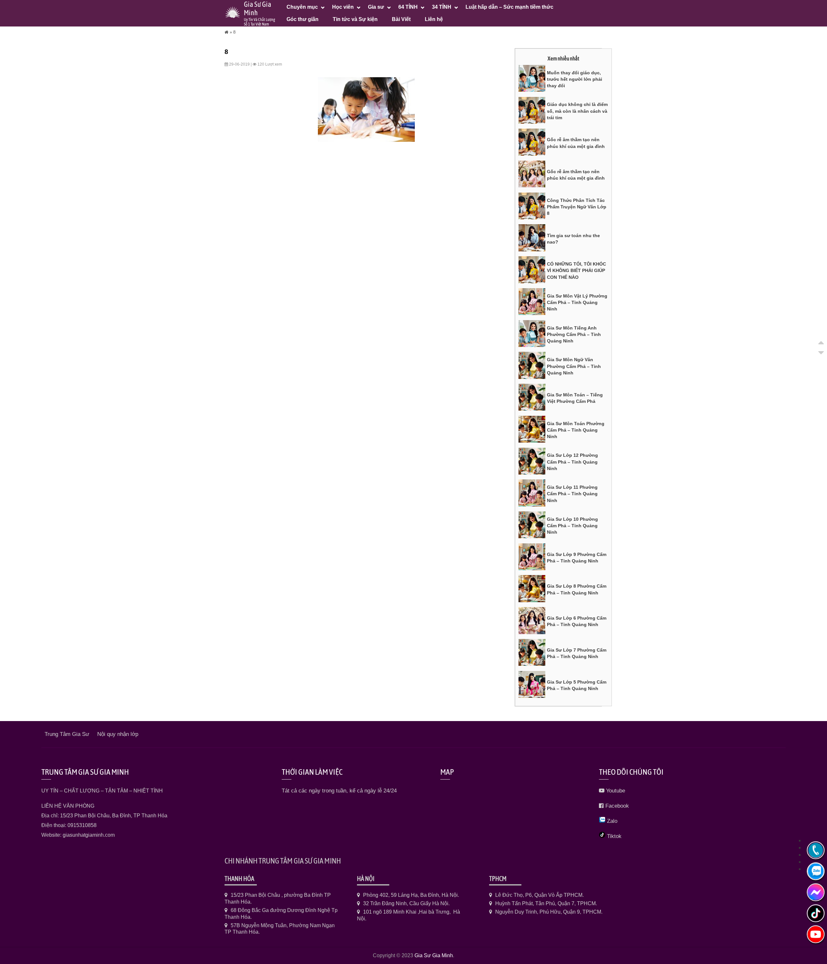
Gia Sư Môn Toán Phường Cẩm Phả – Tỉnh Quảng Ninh (575, 430)
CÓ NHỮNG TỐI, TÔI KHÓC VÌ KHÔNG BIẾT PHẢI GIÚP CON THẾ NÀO (576, 270)
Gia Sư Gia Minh (433, 955)
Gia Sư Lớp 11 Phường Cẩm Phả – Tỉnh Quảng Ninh (572, 494)
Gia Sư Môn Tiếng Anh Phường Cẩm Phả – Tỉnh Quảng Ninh (574, 334)
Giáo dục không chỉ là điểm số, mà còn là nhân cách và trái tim (577, 111)
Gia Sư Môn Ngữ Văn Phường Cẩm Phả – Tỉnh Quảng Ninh (574, 366)
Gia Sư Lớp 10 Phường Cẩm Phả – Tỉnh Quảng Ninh (572, 526)
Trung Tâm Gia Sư (67, 734)
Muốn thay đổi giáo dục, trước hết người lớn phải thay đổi (574, 79)
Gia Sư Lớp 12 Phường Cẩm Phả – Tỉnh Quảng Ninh (572, 462)
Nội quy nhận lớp (117, 734)
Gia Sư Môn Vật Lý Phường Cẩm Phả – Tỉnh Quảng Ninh (577, 302)
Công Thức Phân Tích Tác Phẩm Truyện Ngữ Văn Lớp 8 (576, 207)
